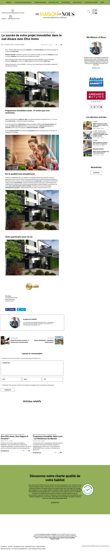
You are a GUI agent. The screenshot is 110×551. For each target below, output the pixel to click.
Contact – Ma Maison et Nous (10, 18)
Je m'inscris (96, 172)
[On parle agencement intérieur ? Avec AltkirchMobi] (46, 520)
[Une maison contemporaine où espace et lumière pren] (9, 520)
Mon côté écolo (77, 2)
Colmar (50, 537)
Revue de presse (40, 546)
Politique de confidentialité (20, 548)
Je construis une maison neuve (22, 2)
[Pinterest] (93, 13)
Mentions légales (6, 548)
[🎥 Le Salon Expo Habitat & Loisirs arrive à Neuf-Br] (27, 520)
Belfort (57, 538)
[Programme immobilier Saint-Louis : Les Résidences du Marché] (48, 420)
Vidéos (102, 2)
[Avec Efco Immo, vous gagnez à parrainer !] (16, 420)
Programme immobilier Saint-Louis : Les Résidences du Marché (48, 437)
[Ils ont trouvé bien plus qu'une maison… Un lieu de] (64, 520)
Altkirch (62, 537)
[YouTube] (96, 13)
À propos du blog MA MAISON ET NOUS (12, 13)
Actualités (7, 32)
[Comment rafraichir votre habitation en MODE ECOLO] (83, 520)
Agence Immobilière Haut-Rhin (7, 44)
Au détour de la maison (91, 2)
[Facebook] (93, 10)
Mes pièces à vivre (54, 2)
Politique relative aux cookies (37, 548)
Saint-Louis (67, 537)
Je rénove (8, 2)
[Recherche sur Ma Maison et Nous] (88, 11)
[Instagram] (96, 10)
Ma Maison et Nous (30, 546)
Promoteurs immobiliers (19, 44)
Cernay (58, 537)
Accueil (2, 32)
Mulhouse (54, 537)
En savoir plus (5, 450)
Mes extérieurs (66, 2)
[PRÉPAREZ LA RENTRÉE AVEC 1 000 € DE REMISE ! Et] (101, 520)
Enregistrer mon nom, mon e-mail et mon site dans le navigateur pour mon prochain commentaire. (28, 385)
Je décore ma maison (40, 2)
